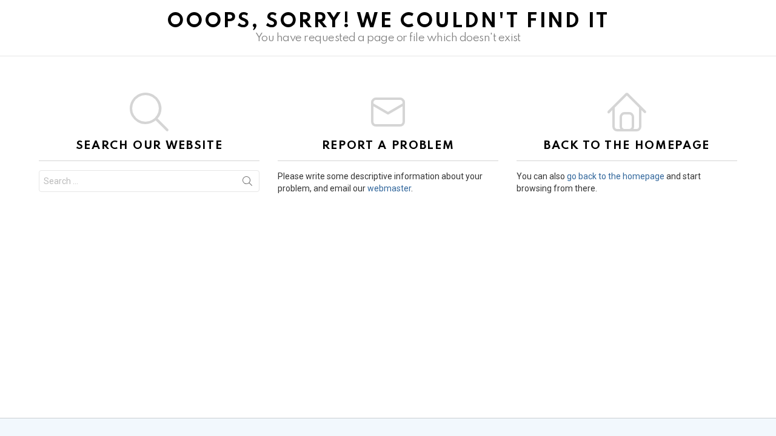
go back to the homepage (615, 176)
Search (247, 183)
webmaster (389, 188)
